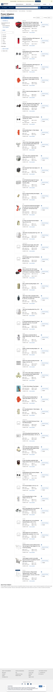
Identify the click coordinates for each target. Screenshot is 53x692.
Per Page (45, 17)
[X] (25, 684)
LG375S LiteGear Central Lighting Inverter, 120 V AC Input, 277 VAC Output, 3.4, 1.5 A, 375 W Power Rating (31, 546)
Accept (41, 686)
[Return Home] (4, 4)
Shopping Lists (45, 7)
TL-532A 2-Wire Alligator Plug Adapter (30, 386)
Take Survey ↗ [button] (38, 1)
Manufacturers (11, 7)
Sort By (34, 17)
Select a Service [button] (29, 4)
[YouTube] (31, 684)
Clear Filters (11, 17)
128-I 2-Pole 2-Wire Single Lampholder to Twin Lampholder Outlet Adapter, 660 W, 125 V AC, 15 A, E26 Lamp (31, 374)
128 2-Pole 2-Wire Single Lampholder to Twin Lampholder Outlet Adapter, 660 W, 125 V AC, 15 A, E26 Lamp (30, 448)
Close (44, 686)
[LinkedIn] (28, 684)
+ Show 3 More (3, 46)
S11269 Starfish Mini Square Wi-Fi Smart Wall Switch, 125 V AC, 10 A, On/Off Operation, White (30, 323)
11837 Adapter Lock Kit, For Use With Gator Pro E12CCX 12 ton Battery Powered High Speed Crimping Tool (31, 560)
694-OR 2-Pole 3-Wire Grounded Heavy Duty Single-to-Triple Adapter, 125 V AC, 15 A (30, 79)
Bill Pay (30, 675)
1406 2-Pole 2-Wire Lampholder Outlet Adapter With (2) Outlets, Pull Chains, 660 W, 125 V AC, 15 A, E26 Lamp (31, 297)
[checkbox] (7, 35)
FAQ (16, 672)
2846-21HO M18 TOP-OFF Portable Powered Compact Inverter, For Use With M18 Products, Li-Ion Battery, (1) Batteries (31, 271)
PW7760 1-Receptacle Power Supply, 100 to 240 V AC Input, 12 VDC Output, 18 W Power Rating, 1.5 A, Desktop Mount (31, 105)
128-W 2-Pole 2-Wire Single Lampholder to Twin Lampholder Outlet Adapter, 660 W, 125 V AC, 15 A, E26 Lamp (30, 144)
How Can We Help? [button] (38, 4)
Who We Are (4, 672)
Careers (3, 675)
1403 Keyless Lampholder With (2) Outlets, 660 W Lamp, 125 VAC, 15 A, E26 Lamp (30, 336)
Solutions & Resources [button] (20, 4)
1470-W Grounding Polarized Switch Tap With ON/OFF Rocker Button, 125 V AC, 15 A (31, 435)
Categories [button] (4, 7)
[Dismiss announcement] (51, 1)
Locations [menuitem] (44, 4)
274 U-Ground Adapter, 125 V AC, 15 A (30, 485)
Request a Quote (18, 675)
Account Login (31, 672)
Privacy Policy (29, 689)
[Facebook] (22, 684)
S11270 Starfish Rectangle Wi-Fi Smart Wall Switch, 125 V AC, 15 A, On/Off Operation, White (30, 181)
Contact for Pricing (45, 24)
